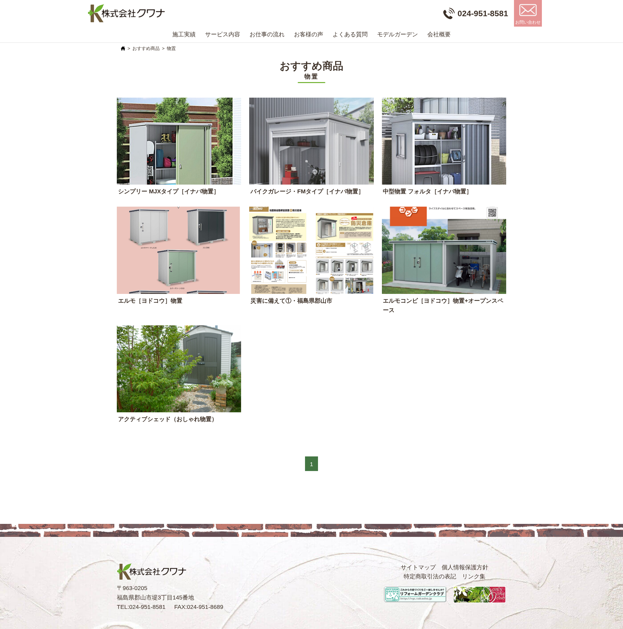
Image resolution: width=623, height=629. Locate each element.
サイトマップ (418, 567)
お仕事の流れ (267, 34)
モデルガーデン (397, 34)
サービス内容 (222, 34)
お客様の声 (308, 34)
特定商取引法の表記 (430, 576)
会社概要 (439, 34)
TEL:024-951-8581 (141, 607)
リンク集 (473, 576)
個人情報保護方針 (465, 567)
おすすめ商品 (146, 48)
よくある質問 (350, 34)
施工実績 (184, 34)
